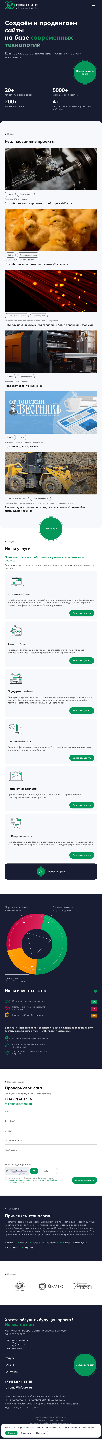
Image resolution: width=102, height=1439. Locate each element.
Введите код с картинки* (18, 1164)
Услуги (9, 1358)
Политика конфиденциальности (51, 1420)
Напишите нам (19, 1324)
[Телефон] (85, 5)
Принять (11, 1433)
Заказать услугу (82, 613)
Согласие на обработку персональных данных (51, 1423)
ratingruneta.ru (17, 1348)
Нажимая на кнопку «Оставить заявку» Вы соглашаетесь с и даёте (32, 1180)
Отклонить (26, 1433)
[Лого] (21, 5)
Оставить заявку (84, 1180)
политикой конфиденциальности (20, 1180)
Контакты (12, 1371)
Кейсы (9, 1365)
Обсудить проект (57, 871)
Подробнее (88, 1427)
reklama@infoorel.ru (18, 1103)
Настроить (41, 1433)
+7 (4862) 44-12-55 (18, 1099)
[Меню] (93, 5)
